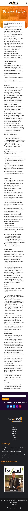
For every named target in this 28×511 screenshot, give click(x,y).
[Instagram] (17, 406)
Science (14, 431)
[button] (3, 479)
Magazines (14, 425)
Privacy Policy (14, 504)
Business (14, 427)
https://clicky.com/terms (11, 304)
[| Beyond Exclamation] (14, 3)
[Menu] (26, 3)
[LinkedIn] (17, 508)
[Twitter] (14, 406)
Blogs (14, 435)
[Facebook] (11, 406)
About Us (14, 437)
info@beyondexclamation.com (14, 388)
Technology (14, 429)
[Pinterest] (20, 406)
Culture (14, 433)
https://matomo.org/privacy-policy (13, 299)
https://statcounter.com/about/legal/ (13, 310)
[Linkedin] (8, 406)
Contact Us (14, 439)
